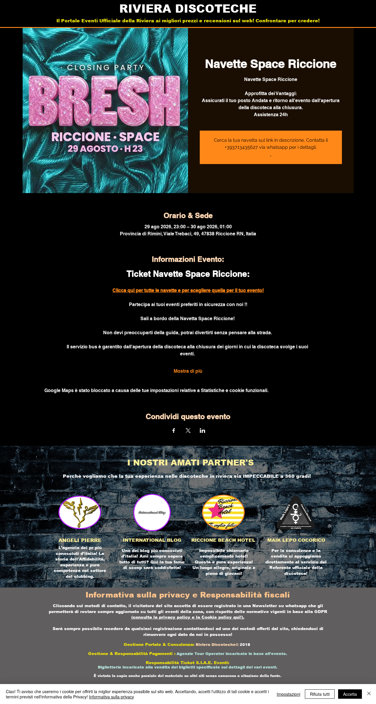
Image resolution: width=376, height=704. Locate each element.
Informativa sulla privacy (111, 697)
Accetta (350, 694)
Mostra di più (188, 371)
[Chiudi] (368, 694)
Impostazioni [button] (288, 694)
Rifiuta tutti (320, 694)
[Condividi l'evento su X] (188, 430)
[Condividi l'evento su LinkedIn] (202, 430)
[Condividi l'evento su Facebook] (174, 430)
